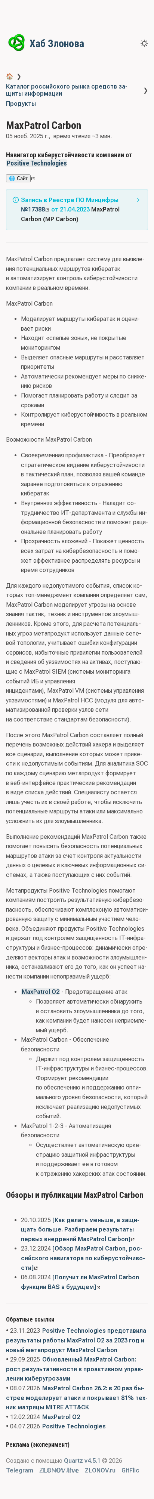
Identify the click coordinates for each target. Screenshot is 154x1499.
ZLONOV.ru (100, 1470)
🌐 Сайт (18, 178)
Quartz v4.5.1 (82, 1460)
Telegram (19, 1470)
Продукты (21, 103)
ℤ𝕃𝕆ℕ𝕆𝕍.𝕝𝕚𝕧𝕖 (59, 1470)
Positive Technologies (37, 163)
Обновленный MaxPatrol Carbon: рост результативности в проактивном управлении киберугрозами (74, 1369)
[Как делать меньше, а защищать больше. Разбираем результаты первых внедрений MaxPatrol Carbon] (80, 1230)
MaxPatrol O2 (40, 991)
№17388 (33, 209)
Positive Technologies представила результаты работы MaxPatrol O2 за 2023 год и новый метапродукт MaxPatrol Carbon (76, 1340)
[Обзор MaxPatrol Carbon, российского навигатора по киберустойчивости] (83, 1258)
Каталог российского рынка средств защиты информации (66, 90)
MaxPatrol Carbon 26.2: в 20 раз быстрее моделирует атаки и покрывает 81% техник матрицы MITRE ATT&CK (77, 1398)
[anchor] (74, 162)
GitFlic (130, 1470)
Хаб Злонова (57, 43)
